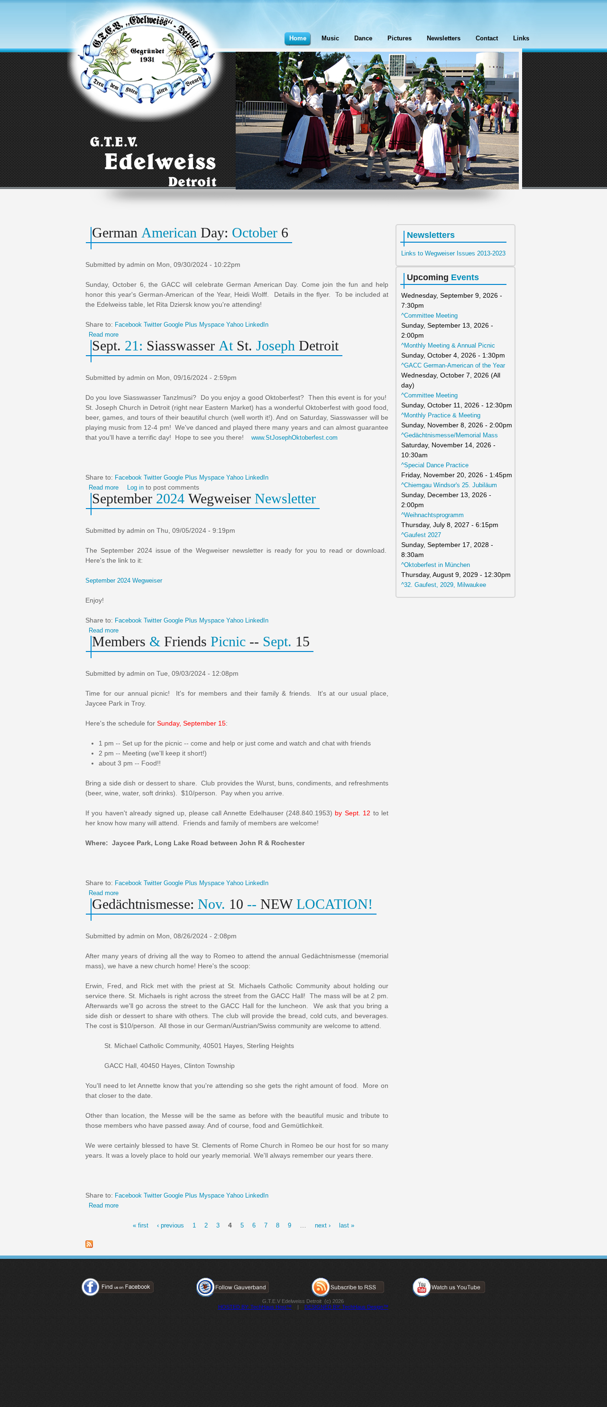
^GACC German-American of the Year (453, 365)
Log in (135, 487)
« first (140, 1225)
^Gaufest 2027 (421, 534)
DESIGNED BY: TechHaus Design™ (346, 1307)
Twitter (153, 324)
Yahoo (234, 324)
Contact (487, 38)
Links (521, 38)
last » (346, 1225)
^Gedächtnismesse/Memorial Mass (449, 435)
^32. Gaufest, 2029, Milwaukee (443, 584)
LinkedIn (256, 324)
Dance (363, 38)
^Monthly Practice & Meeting (440, 415)
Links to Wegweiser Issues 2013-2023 (453, 253)
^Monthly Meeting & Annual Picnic (448, 345)
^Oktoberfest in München (435, 564)
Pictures (399, 38)
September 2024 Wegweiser (123, 580)
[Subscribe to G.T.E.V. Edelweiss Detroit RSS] (89, 1245)
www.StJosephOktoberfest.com (294, 437)
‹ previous (170, 1225)
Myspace (211, 324)
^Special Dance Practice (435, 465)
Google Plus (180, 324)
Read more (104, 334)
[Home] (146, 62)
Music (330, 38)
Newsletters (443, 38)
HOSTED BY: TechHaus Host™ (255, 1307)
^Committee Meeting (429, 315)
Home (297, 38)
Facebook (128, 324)
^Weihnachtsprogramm (432, 515)
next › (323, 1225)
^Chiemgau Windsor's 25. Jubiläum (449, 485)
